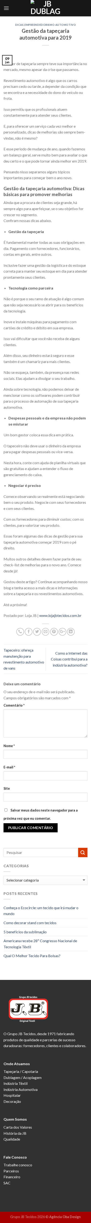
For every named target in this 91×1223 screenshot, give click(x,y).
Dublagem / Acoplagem (23, 1077)
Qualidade (12, 1139)
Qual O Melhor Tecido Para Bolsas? (32, 955)
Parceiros (11, 1171)
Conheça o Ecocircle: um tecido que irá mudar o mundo (41, 910)
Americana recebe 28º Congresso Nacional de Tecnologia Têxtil (40, 943)
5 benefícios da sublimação (25, 932)
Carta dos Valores (18, 1127)
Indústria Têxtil (16, 1083)
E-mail (9, 767)
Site (7, 788)
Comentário (14, 705)
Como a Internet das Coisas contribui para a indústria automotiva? (69, 659)
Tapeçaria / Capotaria (21, 1071)
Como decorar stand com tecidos (30, 922)
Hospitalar (12, 1095)
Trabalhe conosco (18, 1165)
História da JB (15, 1133)
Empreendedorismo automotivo (50, 24)
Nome (9, 746)
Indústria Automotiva (21, 1089)
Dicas (19, 24)
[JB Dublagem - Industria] (45, 8)
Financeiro (12, 1177)
